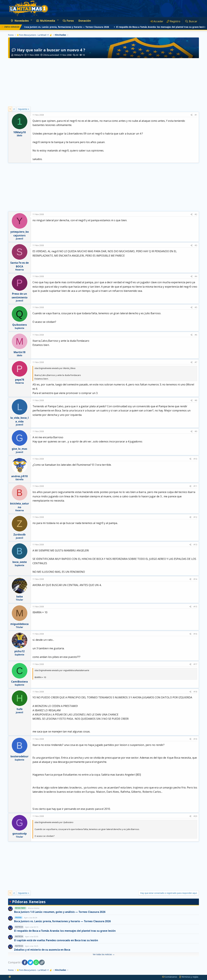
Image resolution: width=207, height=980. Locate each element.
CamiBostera (19, 681)
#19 (195, 739)
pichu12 (19, 651)
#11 (195, 486)
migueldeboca (19, 624)
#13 (195, 544)
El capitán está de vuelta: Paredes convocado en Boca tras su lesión (56, 940)
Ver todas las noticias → (103, 954)
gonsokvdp (19, 833)
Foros (70, 20)
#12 (195, 517)
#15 (195, 606)
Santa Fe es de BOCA (19, 264)
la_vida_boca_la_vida (19, 419)
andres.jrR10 (19, 476)
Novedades (22, 20)
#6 (196, 334)
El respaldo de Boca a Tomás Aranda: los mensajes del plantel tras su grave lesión (146, 27)
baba (19, 596)
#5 (196, 307)
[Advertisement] (103, 82)
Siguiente (22, 109)
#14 (195, 579)
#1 (196, 115)
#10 (195, 458)
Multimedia (47, 20)
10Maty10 (18, 54)
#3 (196, 245)
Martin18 (19, 352)
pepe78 (19, 379)
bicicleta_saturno (19, 505)
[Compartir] (192, 115)
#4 (196, 276)
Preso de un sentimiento (19, 295)
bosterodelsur (19, 756)
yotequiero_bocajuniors (19, 233)
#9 (196, 431)
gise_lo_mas (19, 449)
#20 (195, 816)
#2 (196, 214)
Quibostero (19, 325)
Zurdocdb (19, 534)
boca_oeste (19, 562)
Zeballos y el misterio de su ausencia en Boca (42, 949)
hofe (19, 709)
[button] (31, 20)
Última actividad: (57, 54)
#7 (196, 362)
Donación (84, 20)
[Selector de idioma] (9, 977)
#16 (195, 634)
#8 (196, 400)
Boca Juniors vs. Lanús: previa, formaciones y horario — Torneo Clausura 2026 (51, 27)
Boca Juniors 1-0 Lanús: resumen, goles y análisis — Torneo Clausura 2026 (59, 912)
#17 (195, 664)
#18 (195, 691)
